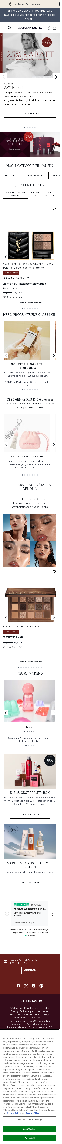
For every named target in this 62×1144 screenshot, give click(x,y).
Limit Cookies (30, 1129)
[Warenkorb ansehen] (54, 28)
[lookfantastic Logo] (30, 28)
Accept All (30, 1138)
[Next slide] (56, 76)
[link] (48, 28)
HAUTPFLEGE (12, 175)
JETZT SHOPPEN (29, 113)
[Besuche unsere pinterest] (41, 986)
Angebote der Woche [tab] (15, 194)
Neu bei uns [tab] (35, 194)
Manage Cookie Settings (30, 1119)
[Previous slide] (3, 76)
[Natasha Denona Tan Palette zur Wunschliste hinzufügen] (54, 571)
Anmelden (30, 970)
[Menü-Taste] (3, 28)
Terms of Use (32, 1113)
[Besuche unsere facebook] (18, 986)
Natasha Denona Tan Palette (21, 626)
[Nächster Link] (53, 355)
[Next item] (53, 256)
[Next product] (53, 617)
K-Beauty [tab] (50, 194)
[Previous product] (5, 617)
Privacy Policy (14, 1113)
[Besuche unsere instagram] (34, 986)
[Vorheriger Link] (5, 355)
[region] (30, 1086)
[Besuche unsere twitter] (26, 986)
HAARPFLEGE (35, 175)
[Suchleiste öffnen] (9, 28)
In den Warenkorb (30, 302)
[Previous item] (5, 256)
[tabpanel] (29, 257)
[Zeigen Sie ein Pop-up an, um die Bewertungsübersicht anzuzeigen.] (28, 277)
